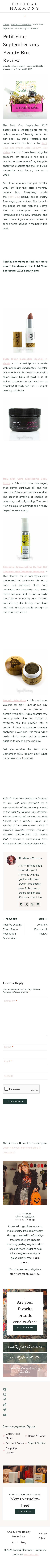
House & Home (36, 1435)
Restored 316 (31, 1554)
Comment (10, 1000)
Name (8, 1046)
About (14, 1542)
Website (8, 1075)
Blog (23, 1542)
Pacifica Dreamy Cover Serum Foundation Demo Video (12, 929)
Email (8, 1061)
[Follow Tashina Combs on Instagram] (32, 904)
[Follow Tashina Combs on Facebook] (21, 904)
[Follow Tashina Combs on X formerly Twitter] (26, 904)
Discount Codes (15, 1443)
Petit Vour (14, 196)
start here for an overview (25, 1273)
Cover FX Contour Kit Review (40, 926)
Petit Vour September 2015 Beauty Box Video (25, 148)
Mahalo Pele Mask (14, 700)
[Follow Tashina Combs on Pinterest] (37, 904)
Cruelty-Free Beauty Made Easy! (18, 1534)
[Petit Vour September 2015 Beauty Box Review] (25, 97)
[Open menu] (25, 16)
